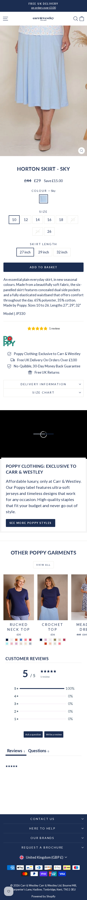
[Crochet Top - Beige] (59, 639)
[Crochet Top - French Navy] (40, 639)
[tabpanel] (43, 781)
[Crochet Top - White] (50, 639)
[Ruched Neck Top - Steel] (30, 643)
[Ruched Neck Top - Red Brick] (16, 639)
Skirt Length (43, 244)
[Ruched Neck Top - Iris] (20, 639)
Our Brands (42, 838)
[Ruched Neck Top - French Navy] (6, 639)
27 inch (25, 252)
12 (26, 220)
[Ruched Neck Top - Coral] (25, 639)
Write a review (54, 734)
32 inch (62, 252)
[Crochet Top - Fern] (54, 639)
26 (49, 231)
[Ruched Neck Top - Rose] (30, 639)
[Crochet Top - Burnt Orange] (45, 643)
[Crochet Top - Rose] (64, 639)
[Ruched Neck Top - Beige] (20, 643)
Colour (44, 190)
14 (38, 220)
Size (43, 211)
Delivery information (43, 384)
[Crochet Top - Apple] (54, 643)
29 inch (43, 252)
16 (49, 220)
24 (38, 231)
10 (14, 220)
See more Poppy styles (31, 523)
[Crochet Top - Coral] (59, 643)
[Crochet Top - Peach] (50, 643)
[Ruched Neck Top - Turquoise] (6, 643)
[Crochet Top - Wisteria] (45, 639)
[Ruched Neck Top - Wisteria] (16, 643)
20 (73, 220)
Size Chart (43, 392)
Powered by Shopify (43, 896)
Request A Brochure (42, 847)
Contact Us (42, 819)
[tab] (39, 751)
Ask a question (33, 734)
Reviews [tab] (16, 750)
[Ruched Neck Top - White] (11, 639)
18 (61, 220)
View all (43, 564)
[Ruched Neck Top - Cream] (25, 643)
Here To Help (42, 828)
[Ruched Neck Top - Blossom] (11, 643)
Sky (43, 199)
